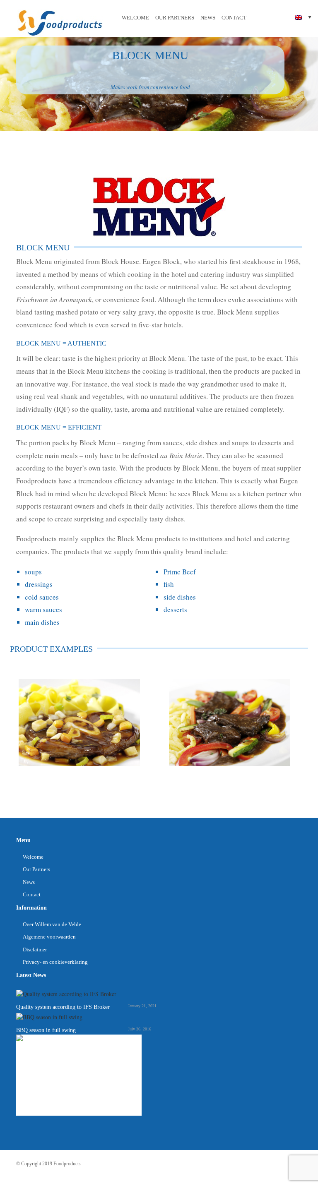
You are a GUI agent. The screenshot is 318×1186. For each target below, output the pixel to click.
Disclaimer (35, 949)
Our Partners (174, 17)
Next (304, 724)
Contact (234, 17)
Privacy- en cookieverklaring (55, 962)
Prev (14, 724)
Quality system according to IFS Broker (63, 1007)
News (207, 17)
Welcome (135, 17)
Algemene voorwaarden (49, 937)
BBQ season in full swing (46, 1030)
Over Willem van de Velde (52, 924)
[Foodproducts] (60, 22)
